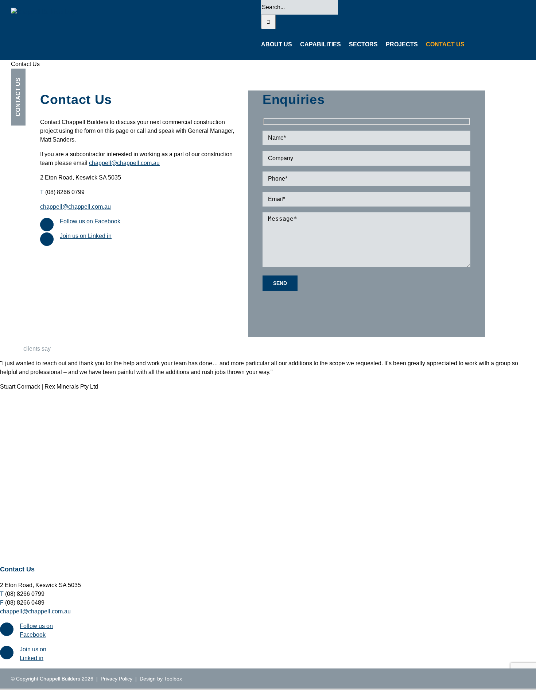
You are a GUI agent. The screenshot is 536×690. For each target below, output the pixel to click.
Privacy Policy (116, 679)
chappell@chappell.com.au (124, 163)
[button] (475, 44)
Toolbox (173, 679)
